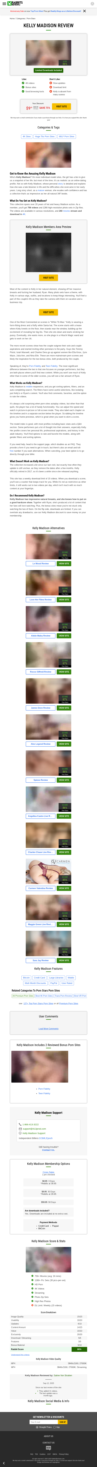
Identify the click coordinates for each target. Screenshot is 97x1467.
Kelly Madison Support (34, 1133)
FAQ (31, 1454)
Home (12, 19)
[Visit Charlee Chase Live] (48, 847)
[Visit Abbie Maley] (48, 631)
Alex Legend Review (40, 744)
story (60, 184)
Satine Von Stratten (63, 1375)
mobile (29, 386)
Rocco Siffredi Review (40, 672)
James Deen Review (40, 708)
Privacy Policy (64, 1454)
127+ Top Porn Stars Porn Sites (38, 1003)
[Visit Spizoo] (48, 775)
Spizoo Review (41, 780)
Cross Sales (48, 1172)
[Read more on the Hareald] (48, 1448)
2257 (49, 1454)
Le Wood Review (41, 564)
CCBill (42, 1138)
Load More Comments (48, 1028)
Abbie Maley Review (40, 636)
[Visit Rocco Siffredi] (48, 667)
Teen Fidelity (51, 366)
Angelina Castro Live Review (40, 816)
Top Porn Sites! (36, 11)
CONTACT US (49, 1442)
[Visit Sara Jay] (48, 955)
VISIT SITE (61, 106)
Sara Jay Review (40, 960)
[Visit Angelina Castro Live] (48, 811)
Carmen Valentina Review (40, 888)
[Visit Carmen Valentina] (48, 883)
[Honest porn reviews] (15, 3)
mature (41, 190)
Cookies (42, 1454)
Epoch (49, 1138)
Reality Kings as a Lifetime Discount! (66, 11)
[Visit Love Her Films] (48, 595)
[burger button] (4, 3)
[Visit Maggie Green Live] (48, 919)
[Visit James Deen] (48, 703)
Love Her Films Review (41, 600)
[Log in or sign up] (92, 4)
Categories (20, 19)
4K (24, 214)
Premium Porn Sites (68, 1003)
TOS (36, 1454)
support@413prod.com (34, 1129)
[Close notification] (84, 11)
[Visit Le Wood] (48, 558)
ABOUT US (48, 1436)
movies (66, 211)
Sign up (63, 1422)
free (12, 451)
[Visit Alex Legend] (48, 739)
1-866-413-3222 (30, 1124)
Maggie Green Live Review (40, 924)
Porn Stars (31, 19)
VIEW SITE (64, 564)
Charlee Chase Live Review (40, 852)
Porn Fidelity (35, 366)
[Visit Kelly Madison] (48, 65)
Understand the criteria (20, 1355)
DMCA (55, 1454)
